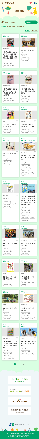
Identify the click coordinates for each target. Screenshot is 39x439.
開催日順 (34, 30)
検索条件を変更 (32, 22)
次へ (24, 364)
